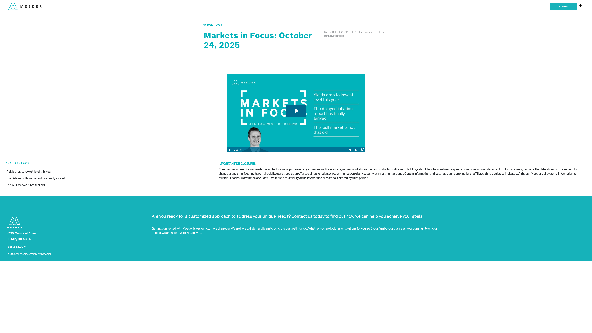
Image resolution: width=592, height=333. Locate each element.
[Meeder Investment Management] (25, 5)
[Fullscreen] (362, 149)
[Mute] (350, 149)
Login (564, 6)
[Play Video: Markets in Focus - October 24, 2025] (296, 111)
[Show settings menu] (356, 149)
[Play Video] (230, 149)
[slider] (293, 149)
